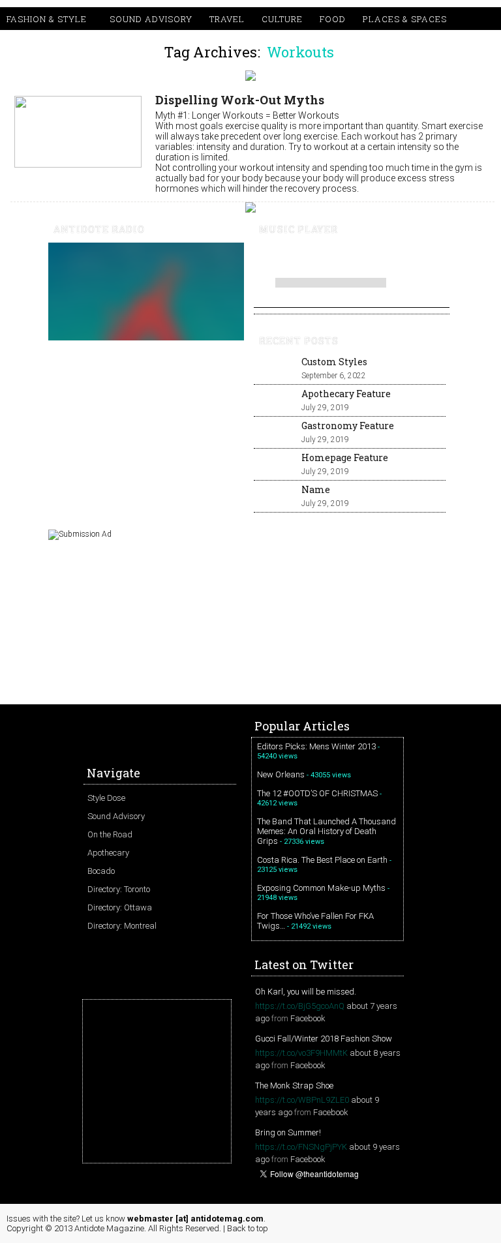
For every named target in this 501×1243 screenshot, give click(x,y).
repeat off (418, 304)
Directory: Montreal (122, 926)
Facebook (308, 1018)
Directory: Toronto (118, 889)
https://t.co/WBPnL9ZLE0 (302, 1100)
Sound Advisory (151, 19)
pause (311, 258)
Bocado (101, 871)
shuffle (418, 280)
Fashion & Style (47, 19)
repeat (399, 292)
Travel (227, 19)
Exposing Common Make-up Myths (321, 888)
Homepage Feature (344, 457)
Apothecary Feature (346, 393)
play (285, 258)
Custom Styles (334, 361)
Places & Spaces (405, 19)
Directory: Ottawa (119, 907)
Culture (282, 19)
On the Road (109, 834)
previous (263, 258)
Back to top (247, 1228)
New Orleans (281, 774)
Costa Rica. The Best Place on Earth (322, 860)
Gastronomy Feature (347, 425)
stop (351, 258)
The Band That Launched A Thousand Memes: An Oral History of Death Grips (326, 831)
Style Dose (106, 798)
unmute (391, 258)
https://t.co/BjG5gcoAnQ (299, 1006)
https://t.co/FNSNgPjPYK (301, 1147)
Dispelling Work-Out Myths (239, 100)
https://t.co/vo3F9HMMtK (301, 1053)
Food (333, 19)
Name (315, 489)
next (333, 258)
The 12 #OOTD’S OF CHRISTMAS (317, 793)
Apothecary (108, 853)
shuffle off (418, 292)
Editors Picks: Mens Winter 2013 (316, 746)
